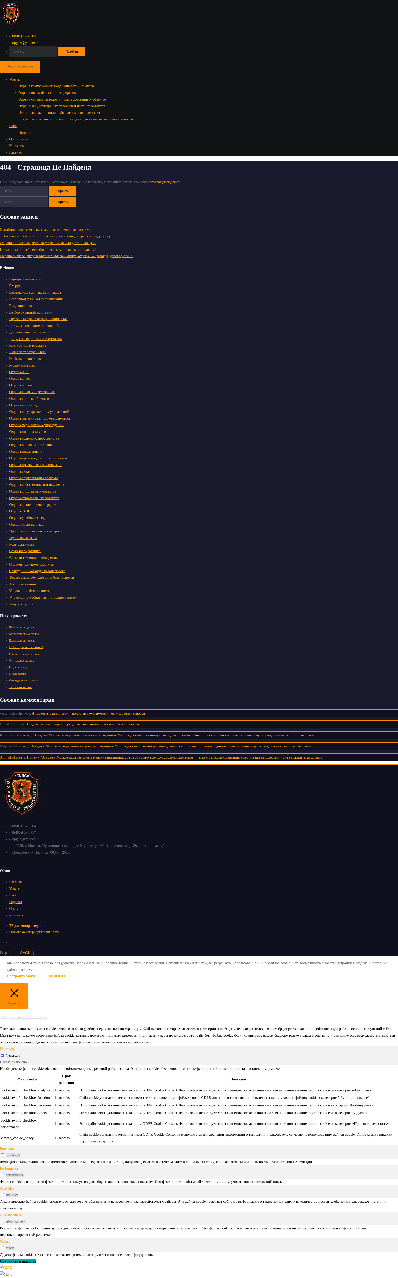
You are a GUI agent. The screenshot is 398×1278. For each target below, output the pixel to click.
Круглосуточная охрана (27, 345)
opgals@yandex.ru (26, 43)
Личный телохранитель (27, 352)
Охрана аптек (20, 378)
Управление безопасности (29, 591)
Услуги (14, 79)
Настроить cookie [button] (21, 976)
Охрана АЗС (19, 372)
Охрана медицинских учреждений (36, 425)
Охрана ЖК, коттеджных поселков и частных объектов (61, 106)
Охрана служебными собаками (33, 478)
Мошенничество (22, 365)
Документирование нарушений (34, 325)
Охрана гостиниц (23, 405)
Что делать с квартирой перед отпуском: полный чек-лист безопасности (88, 713)
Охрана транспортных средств (33, 505)
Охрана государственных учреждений (39, 412)
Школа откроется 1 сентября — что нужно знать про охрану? (48, 249)
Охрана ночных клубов (27, 432)
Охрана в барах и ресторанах (32, 392)
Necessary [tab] (7, 1049)
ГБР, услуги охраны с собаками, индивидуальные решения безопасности (75, 119)
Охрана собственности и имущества (37, 485)
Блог (13, 126)
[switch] (2, 1154)
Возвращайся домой (164, 182)
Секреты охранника (25, 551)
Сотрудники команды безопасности (37, 571)
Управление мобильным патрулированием (42, 597)
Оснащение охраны (22, 660)
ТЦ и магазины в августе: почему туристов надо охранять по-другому (55, 236)
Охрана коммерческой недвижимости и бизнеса (56, 86)
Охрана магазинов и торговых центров (40, 418)
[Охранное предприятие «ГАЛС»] (11, 26)
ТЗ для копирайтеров (25, 926)
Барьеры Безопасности (27, 279)
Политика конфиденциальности (34, 932)
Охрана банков (21, 385)
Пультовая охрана (23, 538)
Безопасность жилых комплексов (35, 292)
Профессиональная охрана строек (35, 531)
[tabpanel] (199, 1105)
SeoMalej (27, 953)
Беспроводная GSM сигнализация (36, 299)
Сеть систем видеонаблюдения (33, 558)
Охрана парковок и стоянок (31, 445)
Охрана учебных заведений (31, 518)
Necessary (13, 1055)
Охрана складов (21, 471)
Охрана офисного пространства (34, 438)
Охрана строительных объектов (34, 498)
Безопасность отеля (22, 640)
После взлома (17, 673)
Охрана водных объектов (29, 398)
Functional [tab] (7, 1148)
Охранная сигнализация (28, 524)
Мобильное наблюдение (28, 359)
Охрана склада (18, 667)
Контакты (17, 146)
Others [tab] (5, 1241)
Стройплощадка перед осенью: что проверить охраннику (45, 229)
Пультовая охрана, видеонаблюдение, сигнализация (59, 112)
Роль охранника (21, 544)
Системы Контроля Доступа (31, 564)
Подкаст (25, 132)
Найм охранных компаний (26, 647)
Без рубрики (19, 286)
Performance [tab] (9, 1168)
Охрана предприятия (25, 451)
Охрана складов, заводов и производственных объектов (62, 99)
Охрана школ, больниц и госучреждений (50, 93)
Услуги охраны (21, 604)
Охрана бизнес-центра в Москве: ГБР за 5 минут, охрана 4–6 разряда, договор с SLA (66, 256)
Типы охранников (20, 687)
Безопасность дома (21, 627)
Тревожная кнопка (23, 584)
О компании (19, 139)
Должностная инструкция (29, 332)
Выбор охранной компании (31, 312)
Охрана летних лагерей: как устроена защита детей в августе (48, 243)
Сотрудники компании (23, 680)
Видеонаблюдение (23, 306)
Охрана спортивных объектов (32, 491)
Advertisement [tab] (10, 1215)
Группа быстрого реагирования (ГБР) (38, 319)
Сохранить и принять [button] (18, 1261)
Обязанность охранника (24, 654)
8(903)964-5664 (24, 36)
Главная (15, 152)
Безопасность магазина (24, 634)
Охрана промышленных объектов (35, 465)
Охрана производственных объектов (38, 458)
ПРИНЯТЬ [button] (57, 976)
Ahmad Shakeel (11, 757)
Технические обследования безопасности (41, 577)
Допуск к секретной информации (35, 339)
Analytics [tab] (7, 1188)
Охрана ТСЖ (19, 511)
